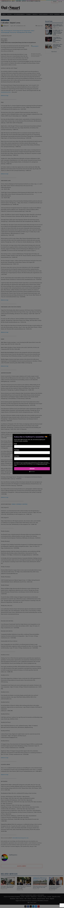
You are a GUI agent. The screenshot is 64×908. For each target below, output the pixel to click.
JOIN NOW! (32, 468)
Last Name (16, 455)
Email (15, 443)
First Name (16, 449)
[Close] (50, 435)
